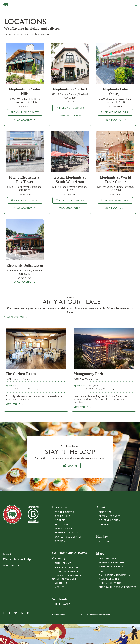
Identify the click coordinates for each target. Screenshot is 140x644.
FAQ (101, 570)
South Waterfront (67, 532)
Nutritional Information (115, 574)
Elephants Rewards (111, 562)
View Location (23, 119)
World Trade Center (68, 536)
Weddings (61, 583)
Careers (104, 524)
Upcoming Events (110, 583)
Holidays (105, 541)
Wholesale (59, 599)
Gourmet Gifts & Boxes (69, 553)
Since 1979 (105, 512)
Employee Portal (110, 558)
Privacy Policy (58, 614)
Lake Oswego (63, 528)
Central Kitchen (109, 520)
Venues (59, 587)
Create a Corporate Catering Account (66, 577)
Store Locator (64, 512)
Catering (58, 558)
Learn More (62, 604)
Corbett (60, 520)
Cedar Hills (62, 516)
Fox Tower (62, 524)
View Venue (13, 404)
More (100, 553)
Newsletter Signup (111, 566)
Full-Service (63, 563)
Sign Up (72, 465)
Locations (59, 507)
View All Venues (14, 317)
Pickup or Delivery (26, 112)
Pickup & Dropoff (66, 567)
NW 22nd (60, 540)
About (100, 507)
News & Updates (109, 579)
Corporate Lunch (66, 571)
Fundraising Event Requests (117, 587)
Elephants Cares (109, 516)
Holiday (102, 536)
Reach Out (9, 565)
